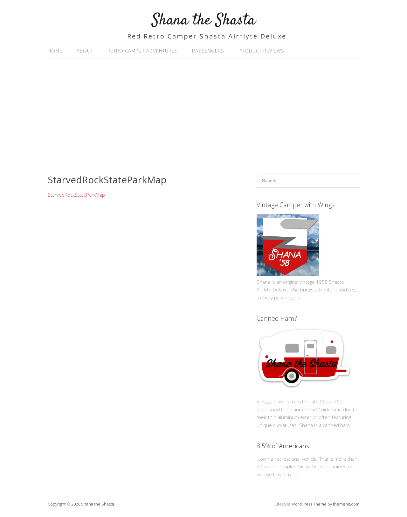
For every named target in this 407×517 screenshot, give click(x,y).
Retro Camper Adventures (142, 50)
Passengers (208, 50)
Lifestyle (282, 504)
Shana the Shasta (203, 20)
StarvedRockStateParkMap (76, 195)
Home (55, 50)
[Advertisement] (203, 112)
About (85, 50)
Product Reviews (261, 50)
